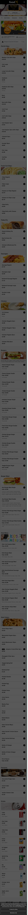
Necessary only (13, 912)
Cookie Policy (18, 905)
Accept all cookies (14, 909)
